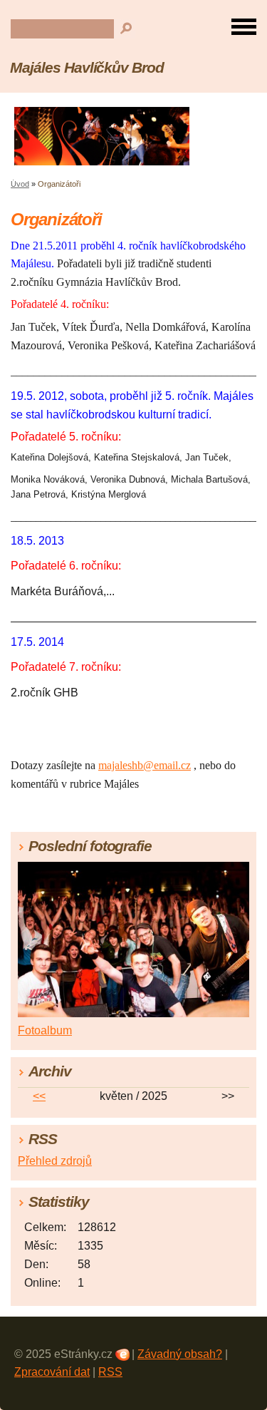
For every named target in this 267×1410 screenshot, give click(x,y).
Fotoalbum (45, 1030)
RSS (110, 1372)
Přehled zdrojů (55, 1161)
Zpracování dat (52, 1372)
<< (39, 1096)
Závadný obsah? (179, 1354)
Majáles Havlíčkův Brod (87, 67)
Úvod (20, 184)
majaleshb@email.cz (144, 765)
